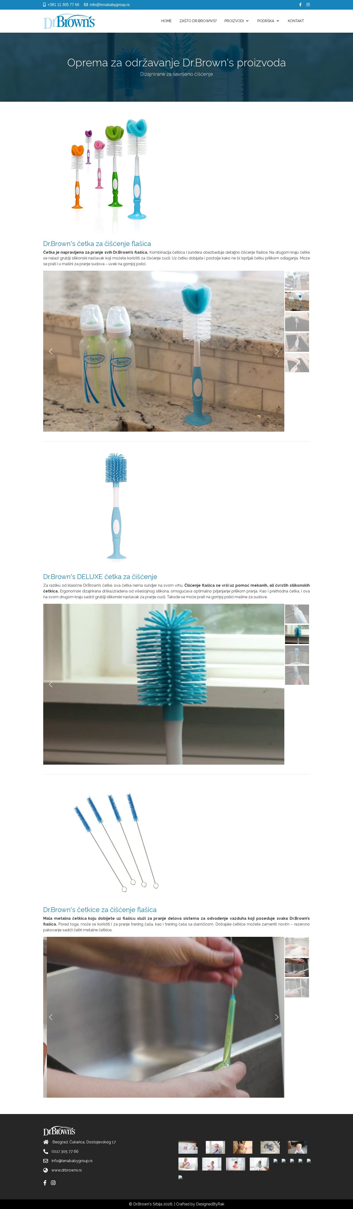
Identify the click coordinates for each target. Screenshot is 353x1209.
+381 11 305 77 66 (63, 5)
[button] (51, 351)
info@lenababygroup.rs (110, 5)
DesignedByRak (210, 1204)
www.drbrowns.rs (66, 1170)
